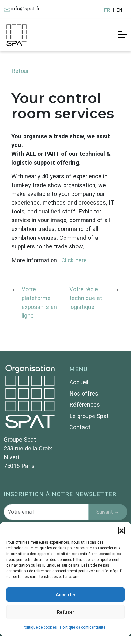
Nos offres (83, 393)
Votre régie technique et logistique (85, 298)
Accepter (66, 595)
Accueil (78, 382)
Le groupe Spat (89, 416)
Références (84, 404)
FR (107, 10)
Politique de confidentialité (82, 627)
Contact (79, 427)
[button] (121, 530)
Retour (20, 71)
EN (119, 10)
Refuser (65, 612)
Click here (74, 260)
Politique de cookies (40, 627)
